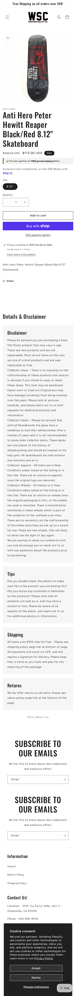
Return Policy (15, 874)
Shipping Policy (17, 883)
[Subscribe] (64, 779)
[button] (7, 17)
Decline (36, 977)
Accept (36, 968)
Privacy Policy (43, 958)
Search (11, 866)
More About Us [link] (38, 717)
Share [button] (10, 281)
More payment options (38, 235)
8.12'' (10, 186)
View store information (21, 254)
